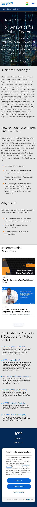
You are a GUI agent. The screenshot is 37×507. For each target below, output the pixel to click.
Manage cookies (18, 492)
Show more (18, 325)
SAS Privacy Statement (12, 499)
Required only (18, 486)
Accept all (18, 481)
